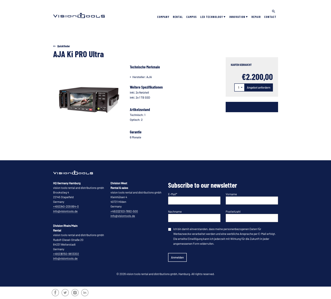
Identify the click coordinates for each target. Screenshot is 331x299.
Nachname (175, 211)
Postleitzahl (233, 211)
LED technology (211, 16)
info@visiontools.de (65, 211)
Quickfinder (63, 46)
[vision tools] (79, 10)
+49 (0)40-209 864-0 (66, 206)
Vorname (231, 194)
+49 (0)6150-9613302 (66, 253)
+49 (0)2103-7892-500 (124, 211)
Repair (256, 16)
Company (163, 16)
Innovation (237, 16)
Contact (270, 16)
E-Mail (172, 194)
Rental (178, 16)
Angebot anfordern (258, 87)
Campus (191, 16)
